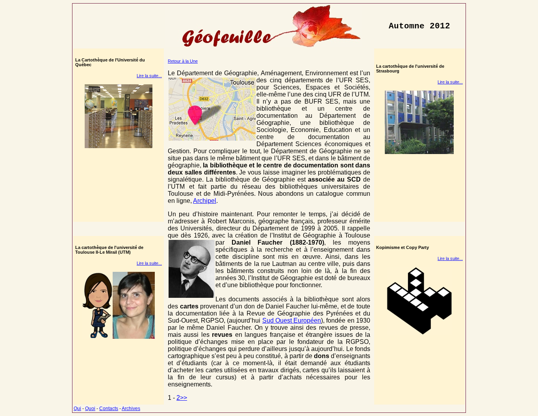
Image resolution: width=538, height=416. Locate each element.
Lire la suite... (149, 75)
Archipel (204, 200)
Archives (131, 408)
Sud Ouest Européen (291, 320)
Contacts (108, 408)
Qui (77, 408)
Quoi (90, 408)
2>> (181, 397)
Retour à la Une (183, 61)
